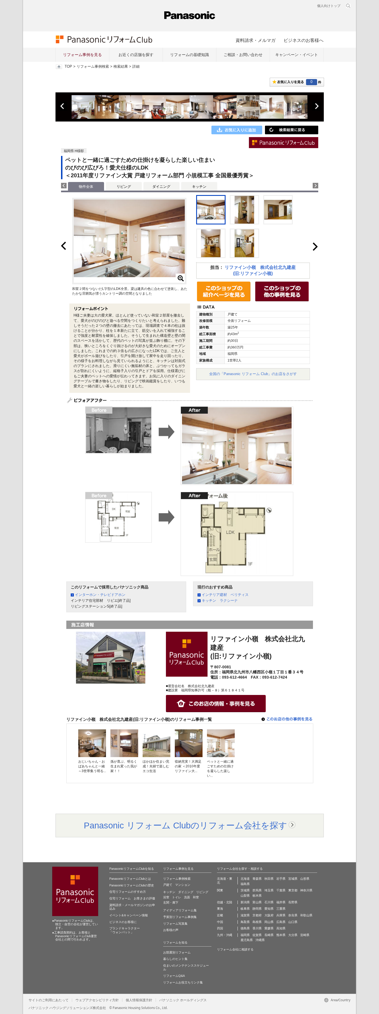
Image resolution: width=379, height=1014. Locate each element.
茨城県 (245, 890)
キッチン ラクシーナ (220, 600)
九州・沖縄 (224, 935)
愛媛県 (269, 928)
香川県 (257, 928)
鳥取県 (245, 922)
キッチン (199, 186)
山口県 (292, 922)
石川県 (269, 902)
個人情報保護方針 (139, 1000)
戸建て (167, 884)
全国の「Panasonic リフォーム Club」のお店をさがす (253, 374)
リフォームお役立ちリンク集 (183, 982)
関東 (220, 890)
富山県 (257, 902)
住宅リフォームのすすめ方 (127, 891)
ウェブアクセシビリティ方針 (97, 1000)
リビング (124, 186)
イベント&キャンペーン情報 (128, 915)
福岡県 (245, 935)
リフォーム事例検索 (93, 67)
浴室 (166, 897)
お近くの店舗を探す (135, 54)
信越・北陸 (224, 902)
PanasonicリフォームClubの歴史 (131, 885)
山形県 (304, 878)
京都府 (257, 915)
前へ (62, 106)
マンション (182, 884)
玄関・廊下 (170, 902)
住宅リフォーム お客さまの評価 (132, 898)
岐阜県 (245, 908)
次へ (316, 106)
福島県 (245, 884)
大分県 (292, 935)
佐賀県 (257, 935)
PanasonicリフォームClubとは (130, 878)
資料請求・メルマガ (256, 40)
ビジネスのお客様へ (304, 40)
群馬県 (257, 890)
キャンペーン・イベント (296, 54)
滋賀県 (245, 915)
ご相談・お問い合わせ (243, 54)
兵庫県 (280, 915)
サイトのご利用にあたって (49, 1000)
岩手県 (280, 878)
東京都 (292, 890)
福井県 (280, 902)
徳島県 (245, 928)
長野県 (292, 902)
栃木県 (257, 895)
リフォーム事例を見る (82, 54)
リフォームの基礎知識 (189, 54)
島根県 (257, 922)
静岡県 (257, 908)
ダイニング (161, 186)
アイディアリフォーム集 (180, 910)
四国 (220, 928)
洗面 (187, 897)
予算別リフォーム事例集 (180, 917)
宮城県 (292, 878)
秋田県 (269, 878)
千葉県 (280, 890)
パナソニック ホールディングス (183, 1000)
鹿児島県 (247, 940)
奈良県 (292, 915)
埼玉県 (269, 890)
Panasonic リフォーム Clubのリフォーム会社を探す (185, 825)
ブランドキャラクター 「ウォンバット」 (124, 930)
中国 (220, 922)
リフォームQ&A (174, 975)
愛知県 (269, 908)
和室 (196, 897)
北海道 (245, 878)
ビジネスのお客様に (123, 922)
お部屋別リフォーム (177, 952)
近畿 (220, 915)
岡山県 (269, 922)
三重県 (280, 908)
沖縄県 (260, 940)
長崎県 (269, 935)
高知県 (280, 928)
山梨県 (245, 895)
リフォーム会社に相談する (235, 949)
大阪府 (269, 915)
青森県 (257, 878)
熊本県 (280, 935)
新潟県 (245, 902)
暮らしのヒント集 (175, 958)
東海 (220, 908)
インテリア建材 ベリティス (225, 595)
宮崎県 (304, 935)
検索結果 (120, 67)
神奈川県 (306, 890)
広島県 (280, 922)
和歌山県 (306, 915)
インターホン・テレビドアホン (100, 595)
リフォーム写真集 (175, 923)
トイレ (176, 897)
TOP (68, 67)
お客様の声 (170, 930)
